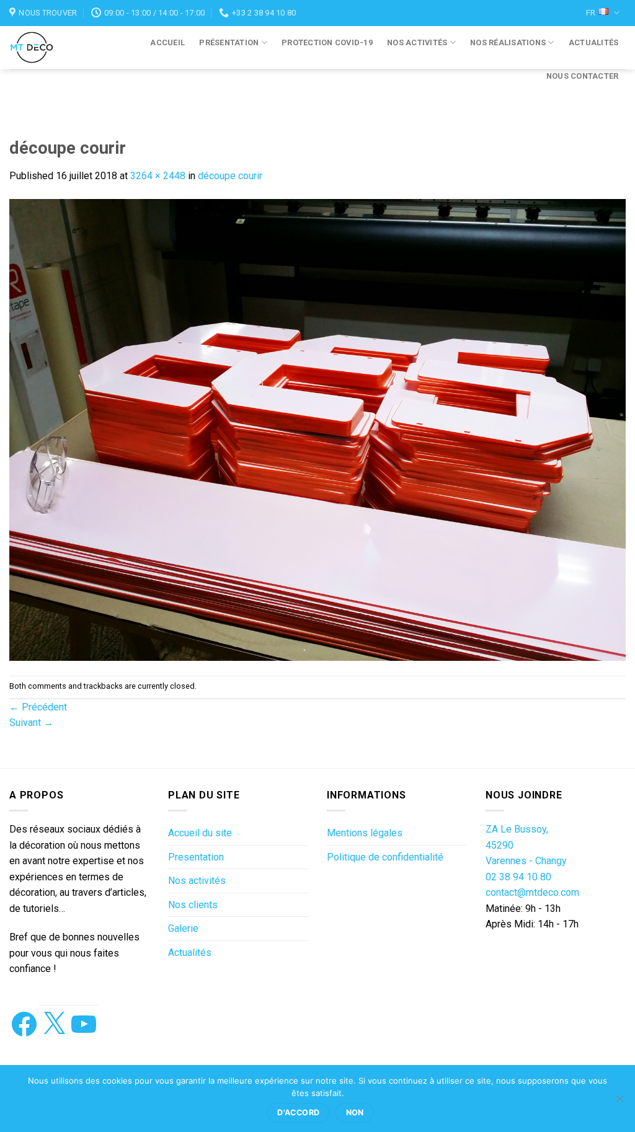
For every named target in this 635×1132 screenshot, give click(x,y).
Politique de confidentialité (385, 857)
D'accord (298, 1112)
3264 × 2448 (157, 176)
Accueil (167, 42)
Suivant (31, 722)
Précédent (38, 707)
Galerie (183, 928)
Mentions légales (364, 833)
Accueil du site (200, 833)
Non (355, 1112)
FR (590, 12)
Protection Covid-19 (327, 42)
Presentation (196, 857)
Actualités (594, 42)
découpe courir (230, 176)
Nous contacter (582, 76)
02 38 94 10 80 (518, 877)
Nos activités (417, 42)
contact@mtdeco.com (532, 892)
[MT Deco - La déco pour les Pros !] (42, 47)
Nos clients (193, 905)
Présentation (229, 42)
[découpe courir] (317, 429)
